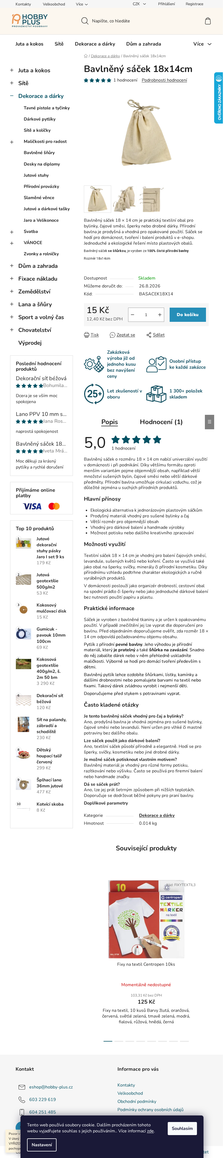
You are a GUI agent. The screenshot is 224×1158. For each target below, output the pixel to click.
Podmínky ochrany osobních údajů (150, 1110)
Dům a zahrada (38, 266)
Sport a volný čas (41, 317)
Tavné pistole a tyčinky (47, 108)
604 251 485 (42, 1112)
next (204, 959)
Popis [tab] (109, 422)
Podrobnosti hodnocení (164, 80)
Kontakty (23, 4)
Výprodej (30, 343)
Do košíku (188, 315)
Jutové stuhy (36, 175)
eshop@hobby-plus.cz (51, 1087)
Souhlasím (182, 1129)
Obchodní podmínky (136, 1102)
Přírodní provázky (41, 187)
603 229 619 (42, 1100)
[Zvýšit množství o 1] (160, 315)
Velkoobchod (54, 4)
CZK (137, 4)
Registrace (194, 4)
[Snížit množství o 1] (132, 315)
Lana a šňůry (35, 304)
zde (150, 1131)
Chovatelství (34, 330)
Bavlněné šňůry (39, 153)
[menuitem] (29, 44)
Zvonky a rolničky (41, 254)
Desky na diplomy (42, 164)
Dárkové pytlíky (39, 119)
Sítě (23, 83)
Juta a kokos (34, 70)
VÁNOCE (33, 243)
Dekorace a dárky (41, 96)
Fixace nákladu (37, 279)
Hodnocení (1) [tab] (161, 422)
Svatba (31, 232)
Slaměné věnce (39, 198)
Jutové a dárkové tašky (47, 209)
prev (88, 959)
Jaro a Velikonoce (41, 220)
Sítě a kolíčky (37, 130)
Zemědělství (34, 291)
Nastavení (42, 1145)
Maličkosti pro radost (45, 142)
